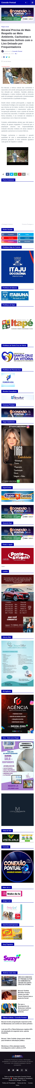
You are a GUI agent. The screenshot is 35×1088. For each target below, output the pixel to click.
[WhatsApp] (9, 57)
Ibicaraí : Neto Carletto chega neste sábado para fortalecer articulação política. (16, 1039)
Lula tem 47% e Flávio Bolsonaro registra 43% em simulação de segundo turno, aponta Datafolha (16, 1031)
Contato (30, 1083)
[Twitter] (6, 57)
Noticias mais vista (9, 973)
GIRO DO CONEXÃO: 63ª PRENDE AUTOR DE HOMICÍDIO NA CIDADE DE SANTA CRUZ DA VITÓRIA (25, 980)
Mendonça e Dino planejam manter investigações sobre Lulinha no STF (13, 1047)
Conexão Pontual (8, 3)
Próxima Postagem (27, 224)
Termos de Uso (21, 1083)
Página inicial (5, 26)
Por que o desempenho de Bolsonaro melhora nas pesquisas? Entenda (24, 1008)
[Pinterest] (20, 174)
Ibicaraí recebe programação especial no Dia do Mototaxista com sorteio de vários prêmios (16, 1022)
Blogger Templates (18, 1078)
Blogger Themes (21, 1080)
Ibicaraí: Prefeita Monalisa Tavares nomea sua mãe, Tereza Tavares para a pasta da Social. (25, 994)
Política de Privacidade (8, 1083)
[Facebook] (4, 57)
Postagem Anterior (7, 224)
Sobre (17, 1085)
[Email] (24, 174)
